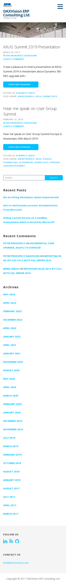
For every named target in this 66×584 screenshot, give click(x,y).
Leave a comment (13, 59)
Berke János (11, 268)
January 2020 (12, 412)
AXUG (39, 96)
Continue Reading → (20, 84)
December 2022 (12, 319)
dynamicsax (10, 162)
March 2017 (10, 513)
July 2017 (9, 496)
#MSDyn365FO (26, 96)
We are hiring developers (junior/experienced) (31, 197)
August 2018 (11, 471)
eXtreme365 (26, 162)
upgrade (55, 162)
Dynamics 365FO (25, 93)
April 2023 (9, 302)
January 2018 (12, 479)
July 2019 (9, 437)
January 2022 (12, 336)
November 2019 (13, 429)
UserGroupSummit (14, 165)
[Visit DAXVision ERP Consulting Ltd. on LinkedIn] (5, 541)
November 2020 (13, 361)
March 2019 (10, 446)
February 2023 (12, 311)
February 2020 (12, 404)
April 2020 (9, 387)
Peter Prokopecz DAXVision (20, 55)
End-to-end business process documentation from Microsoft (30, 207)
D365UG (47, 159)
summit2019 (50, 96)
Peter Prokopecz (14, 243)
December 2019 (12, 420)
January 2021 (12, 353)
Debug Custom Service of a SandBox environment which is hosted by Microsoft (29, 220)
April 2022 (9, 328)
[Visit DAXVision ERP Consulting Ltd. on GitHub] (17, 541)
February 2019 (12, 454)
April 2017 (9, 505)
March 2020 (10, 395)
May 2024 (9, 294)
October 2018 (12, 463)
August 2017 (11, 488)
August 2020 (11, 370)
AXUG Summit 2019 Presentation (31, 47)
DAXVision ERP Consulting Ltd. (16, 13)
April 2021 (9, 345)
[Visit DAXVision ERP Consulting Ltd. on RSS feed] (11, 541)
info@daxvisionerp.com (16, 562)
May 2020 (9, 378)
